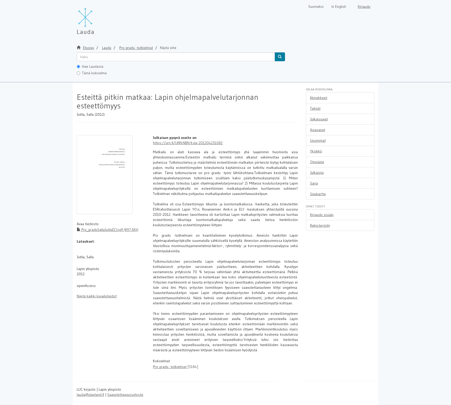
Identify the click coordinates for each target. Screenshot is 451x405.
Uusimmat (318, 140)
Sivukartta (318, 194)
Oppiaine (317, 161)
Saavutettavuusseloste (125, 394)
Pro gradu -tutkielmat (136, 47)
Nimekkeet (318, 97)
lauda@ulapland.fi (90, 394)
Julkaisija (317, 172)
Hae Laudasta (92, 66)
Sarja (314, 183)
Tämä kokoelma (94, 73)
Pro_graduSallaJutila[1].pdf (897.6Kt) (109, 229)
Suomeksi (316, 6)
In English (338, 6)
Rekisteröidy (320, 225)
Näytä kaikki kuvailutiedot (97, 296)
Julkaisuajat (319, 119)
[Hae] (280, 56)
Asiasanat (317, 129)
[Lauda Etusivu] (96, 18)
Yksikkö (316, 151)
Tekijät (315, 108)
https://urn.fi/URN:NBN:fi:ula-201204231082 (188, 142)
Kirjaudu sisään (322, 214)
